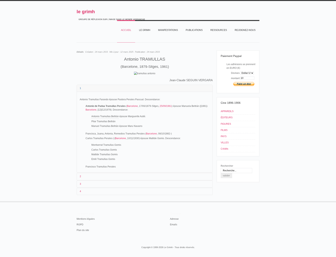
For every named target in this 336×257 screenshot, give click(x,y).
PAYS (224, 136)
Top (259, 201)
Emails (173, 224)
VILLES (225, 142)
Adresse (174, 219)
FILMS (224, 130)
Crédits (224, 148)
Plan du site (83, 230)
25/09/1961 (166, 106)
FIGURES (226, 124)
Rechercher (227, 166)
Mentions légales (86, 219)
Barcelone (132, 106)
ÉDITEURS (227, 117)
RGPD (80, 224)
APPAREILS (227, 111)
